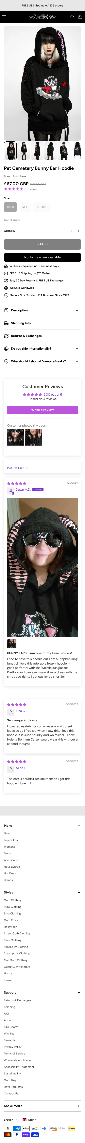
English (8, 1119)
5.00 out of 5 (52, 394)
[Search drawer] (72, 17)
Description (19, 310)
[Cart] (80, 17)
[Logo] (42, 17)
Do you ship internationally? (31, 348)
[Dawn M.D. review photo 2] (12, 643)
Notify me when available (42, 257)
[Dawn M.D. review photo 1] (42, 567)
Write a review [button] (42, 410)
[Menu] (5, 17)
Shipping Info (21, 323)
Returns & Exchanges (26, 336)
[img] (16, 483)
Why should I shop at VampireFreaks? (38, 361)
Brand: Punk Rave (15, 176)
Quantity (9, 230)
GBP (31, 1119)
